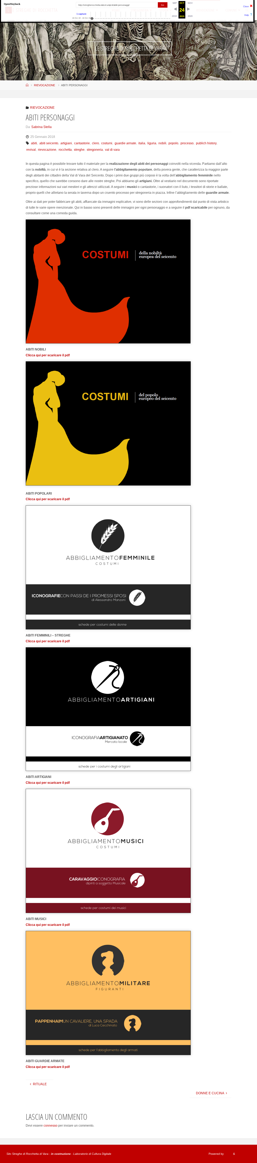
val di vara (112, 149)
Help (246, 15)
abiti (34, 143)
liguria (151, 143)
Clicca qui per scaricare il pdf (48, 355)
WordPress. (243, 1153)
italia (141, 143)
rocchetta (65, 149)
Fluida (228, 1153)
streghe (79, 149)
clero (95, 143)
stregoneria (95, 149)
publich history (206, 143)
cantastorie (82, 143)
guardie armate (125, 143)
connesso (50, 1125)
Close (246, 6)
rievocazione (47, 149)
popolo (173, 143)
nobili (162, 143)
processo (187, 143)
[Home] (27, 85)
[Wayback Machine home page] (12, 4)
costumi (106, 143)
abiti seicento (48, 143)
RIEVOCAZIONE (44, 85)
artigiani (66, 143)
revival (31, 149)
